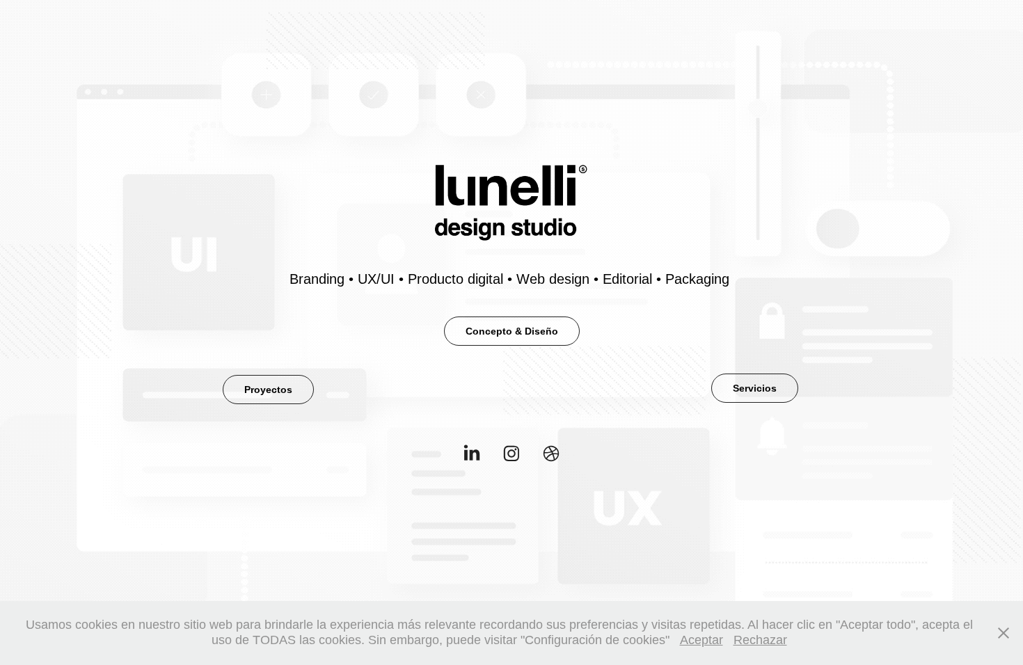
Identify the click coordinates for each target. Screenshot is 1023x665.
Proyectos (268, 389)
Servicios (755, 388)
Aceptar (701, 640)
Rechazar (760, 640)
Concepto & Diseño (512, 331)
